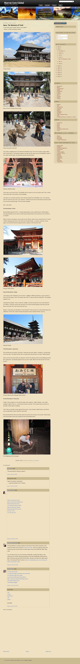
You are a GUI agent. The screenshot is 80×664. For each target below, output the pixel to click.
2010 (59, 49)
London (59, 93)
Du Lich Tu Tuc (11, 510)
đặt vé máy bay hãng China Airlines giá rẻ (17, 578)
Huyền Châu (10, 569)
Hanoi (58, 150)
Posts (59, 35)
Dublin (58, 90)
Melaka (59, 154)
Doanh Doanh (10, 490)
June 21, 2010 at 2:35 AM (12, 474)
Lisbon (58, 92)
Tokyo (58, 130)
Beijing (58, 104)
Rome (58, 97)
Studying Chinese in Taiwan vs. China (66, 117)
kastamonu (10, 596)
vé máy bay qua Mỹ (12, 571)
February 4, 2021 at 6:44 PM (12, 564)
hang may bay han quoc (13, 503)
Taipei (58, 159)
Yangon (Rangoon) (61, 139)
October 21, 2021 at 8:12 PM (12, 585)
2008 (59, 68)
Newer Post (6, 651)
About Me (47, 5)
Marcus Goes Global (14, 3)
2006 (59, 72)
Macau (58, 110)
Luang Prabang (61, 153)
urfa (8, 592)
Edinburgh (59, 91)
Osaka (58, 127)
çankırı (9, 594)
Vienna (59, 98)
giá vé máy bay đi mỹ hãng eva (15, 502)
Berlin (58, 87)
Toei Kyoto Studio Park (62, 129)
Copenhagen (60, 88)
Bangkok (59, 146)
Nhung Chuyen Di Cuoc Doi (14, 509)
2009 (59, 66)
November (61, 51)
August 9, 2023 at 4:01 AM (12, 606)
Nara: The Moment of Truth (13, 25)
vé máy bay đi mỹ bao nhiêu (14, 505)
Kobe (58, 124)
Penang (59, 155)
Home (41, 5)
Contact (54, 5)
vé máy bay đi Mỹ (27, 547)
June (60, 57)
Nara (58, 126)
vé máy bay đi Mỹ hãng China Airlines (16, 577)
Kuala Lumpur (60, 151)
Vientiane (59, 160)
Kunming (59, 108)
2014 (59, 47)
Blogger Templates (28, 660)
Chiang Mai (60, 149)
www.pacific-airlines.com (13, 580)
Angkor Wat (60, 145)
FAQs (60, 5)
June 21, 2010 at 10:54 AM (12, 486)
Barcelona (59, 86)
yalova (9, 599)
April (60, 63)
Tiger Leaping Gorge (62, 114)
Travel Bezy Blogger (12, 582)
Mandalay (59, 138)
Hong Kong (60, 107)
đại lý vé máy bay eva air (13, 500)
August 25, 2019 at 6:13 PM (12, 538)
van (8, 597)
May (60, 61)
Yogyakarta (60, 161)
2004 (59, 76)
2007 (59, 70)
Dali (58, 105)
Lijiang (58, 109)
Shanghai (59, 112)
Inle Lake (59, 137)
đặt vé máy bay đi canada (13, 507)
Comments (60, 38)
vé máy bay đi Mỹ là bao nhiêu (14, 575)
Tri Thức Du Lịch (11, 512)
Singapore (59, 156)
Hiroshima (59, 122)
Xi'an (58, 115)
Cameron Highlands (62, 148)
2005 (59, 74)
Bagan (58, 136)
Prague (59, 96)
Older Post (48, 651)
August (60, 53)
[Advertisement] (21, 647)
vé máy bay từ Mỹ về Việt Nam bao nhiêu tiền (18, 573)
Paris (58, 95)
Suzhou (59, 113)
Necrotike (9, 468)
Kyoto (58, 125)
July (60, 55)
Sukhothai (59, 158)
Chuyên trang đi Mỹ (12, 543)
